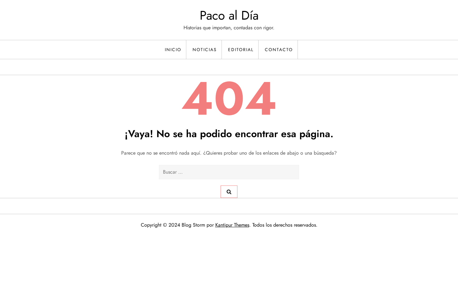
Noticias (205, 49)
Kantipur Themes (232, 224)
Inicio (173, 49)
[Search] (229, 191)
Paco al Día (229, 15)
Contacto (279, 49)
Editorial (241, 49)
